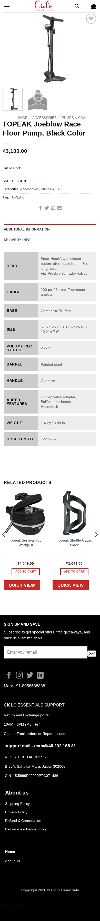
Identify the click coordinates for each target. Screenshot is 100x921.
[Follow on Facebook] (9, 676)
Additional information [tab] (27, 229)
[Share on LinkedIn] (59, 208)
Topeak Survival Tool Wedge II (25, 542)
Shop (22, 118)
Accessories (44, 118)
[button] (7, 6)
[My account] (84, 6)
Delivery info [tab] (17, 240)
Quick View (22, 585)
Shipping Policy (17, 803)
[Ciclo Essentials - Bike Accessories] (43, 6)
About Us (12, 861)
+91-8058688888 (29, 686)
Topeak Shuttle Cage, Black (74, 542)
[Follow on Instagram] (19, 676)
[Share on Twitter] (47, 208)
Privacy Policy (16, 812)
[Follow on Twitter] (29, 676)
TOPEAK (17, 197)
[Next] (89, 48)
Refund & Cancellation (23, 821)
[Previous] (10, 48)
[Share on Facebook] (40, 208)
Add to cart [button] (25, 571)
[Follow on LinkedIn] (40, 676)
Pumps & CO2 (73, 118)
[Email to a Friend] (53, 208)
